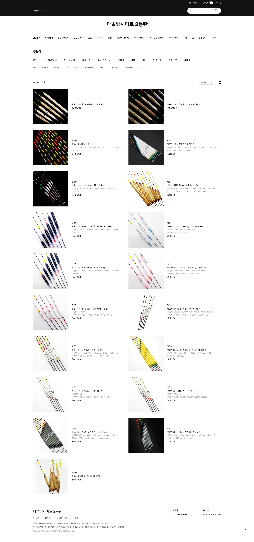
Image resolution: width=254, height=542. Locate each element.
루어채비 (109, 37)
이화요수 (57, 67)
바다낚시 (49, 37)
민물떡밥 (157, 60)
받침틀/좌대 (69, 60)
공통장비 (202, 37)
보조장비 (86, 60)
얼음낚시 (188, 60)
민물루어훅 (78, 37)
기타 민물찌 (128, 67)
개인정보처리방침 (61, 518)
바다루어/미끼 (174, 37)
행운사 (102, 67)
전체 (35, 60)
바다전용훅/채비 (157, 37)
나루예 (45, 67)
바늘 (133, 60)
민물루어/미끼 (94, 37)
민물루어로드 (63, 37)
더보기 (215, 37)
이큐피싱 (114, 67)
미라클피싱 (89, 67)
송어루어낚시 (123, 37)
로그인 (218, 3)
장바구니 (207, 3)
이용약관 (47, 518)
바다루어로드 (139, 37)
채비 (144, 60)
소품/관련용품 (104, 60)
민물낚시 (37, 37)
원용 (77, 67)
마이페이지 (193, 3)
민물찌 (121, 60)
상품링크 (79, 106)
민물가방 (173, 60)
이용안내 (76, 518)
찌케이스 (142, 67)
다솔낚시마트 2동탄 (127, 24)
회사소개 (36, 518)
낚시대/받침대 (50, 60)
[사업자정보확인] (63, 527)
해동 (68, 67)
